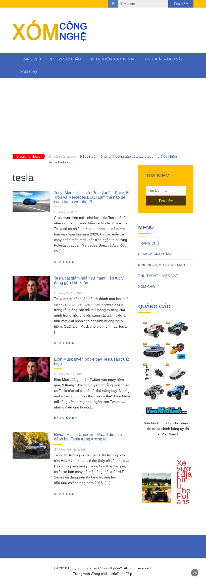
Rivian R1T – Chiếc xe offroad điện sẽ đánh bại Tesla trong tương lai (88, 436)
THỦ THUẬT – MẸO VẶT (163, 59)
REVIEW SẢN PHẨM (64, 59)
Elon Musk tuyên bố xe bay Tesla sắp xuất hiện (91, 361)
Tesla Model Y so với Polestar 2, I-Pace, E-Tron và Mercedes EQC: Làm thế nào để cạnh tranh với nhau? (92, 197)
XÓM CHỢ (28, 72)
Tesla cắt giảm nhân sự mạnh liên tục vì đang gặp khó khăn (89, 280)
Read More (65, 261)
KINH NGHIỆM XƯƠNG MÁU (112, 59)
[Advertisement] (103, 116)
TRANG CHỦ (30, 59)
